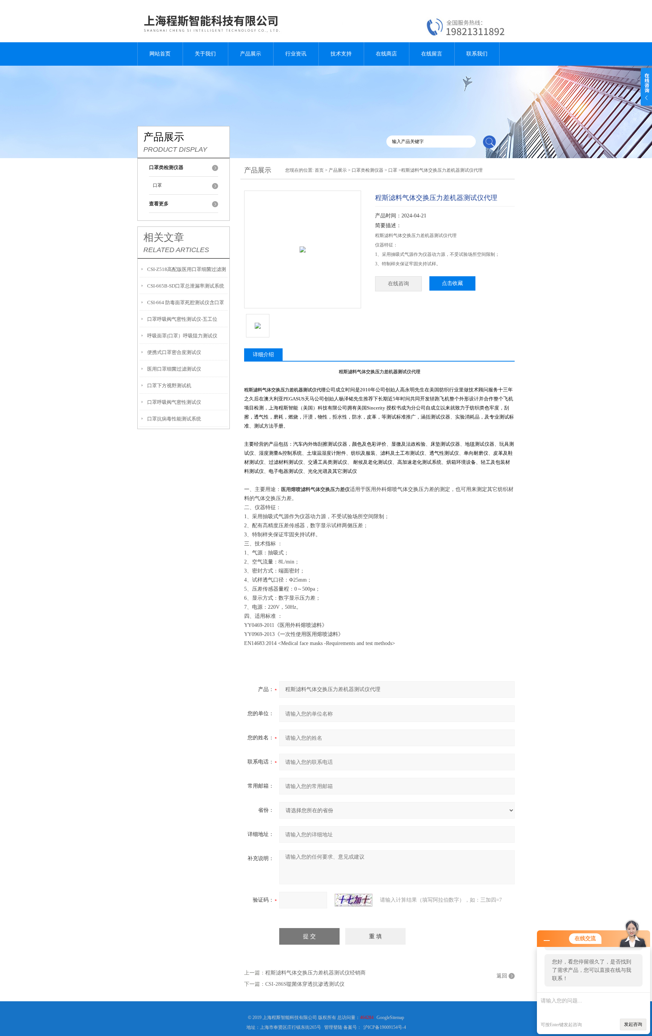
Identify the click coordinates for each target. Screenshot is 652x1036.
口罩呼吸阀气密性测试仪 (174, 402)
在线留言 (431, 54)
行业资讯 (295, 54)
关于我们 (205, 54)
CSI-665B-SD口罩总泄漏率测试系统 (185, 286)
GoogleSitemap (390, 1017)
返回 (502, 976)
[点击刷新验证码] (353, 900)
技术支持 (341, 54)
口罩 (157, 185)
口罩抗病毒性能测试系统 (174, 419)
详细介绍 (263, 354)
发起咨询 (633, 1024)
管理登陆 (333, 1027)
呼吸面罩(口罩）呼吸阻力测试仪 (182, 336)
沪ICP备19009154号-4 (384, 1027)
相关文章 (163, 237)
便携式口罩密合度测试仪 (174, 352)
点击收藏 (452, 283)
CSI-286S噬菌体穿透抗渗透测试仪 (304, 984)
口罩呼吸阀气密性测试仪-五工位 (182, 319)
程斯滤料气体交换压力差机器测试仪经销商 (315, 973)
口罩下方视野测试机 (169, 385)
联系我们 (476, 54)
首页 (319, 170)
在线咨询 (398, 283)
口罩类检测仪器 (367, 170)
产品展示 (250, 54)
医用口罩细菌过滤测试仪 (174, 369)
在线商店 (386, 54)
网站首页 (160, 54)
